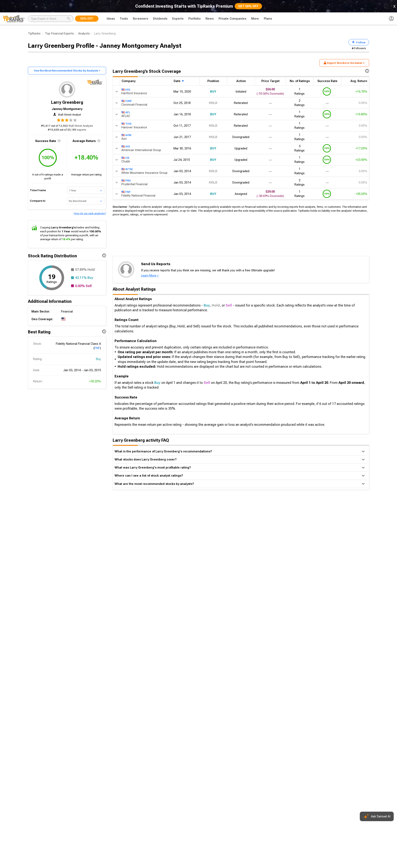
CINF (128, 100)
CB (127, 157)
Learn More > (150, 275)
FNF (97, 348)
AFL (127, 112)
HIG (127, 89)
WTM (129, 169)
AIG (127, 146)
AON (128, 134)
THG (128, 123)
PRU (128, 180)
